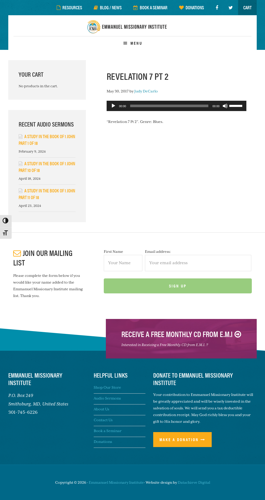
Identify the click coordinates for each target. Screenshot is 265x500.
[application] (176, 106)
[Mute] (225, 105)
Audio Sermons (107, 398)
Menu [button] (136, 43)
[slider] (236, 105)
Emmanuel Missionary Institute (132, 30)
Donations (103, 442)
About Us (101, 409)
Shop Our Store (107, 387)
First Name (113, 251)
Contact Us (103, 420)
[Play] (113, 105)
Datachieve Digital (194, 482)
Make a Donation (179, 439)
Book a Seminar (108, 431)
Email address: (158, 251)
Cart (247, 7)
